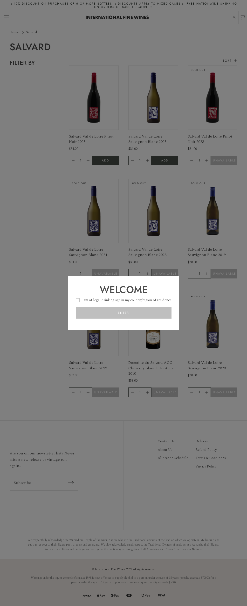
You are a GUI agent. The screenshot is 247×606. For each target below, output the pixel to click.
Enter (123, 313)
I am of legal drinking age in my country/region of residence (127, 300)
